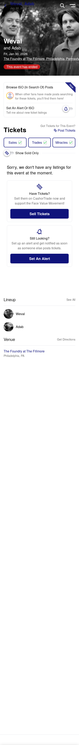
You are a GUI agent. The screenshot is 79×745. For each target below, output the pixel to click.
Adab (16, 48)
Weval (13, 40)
